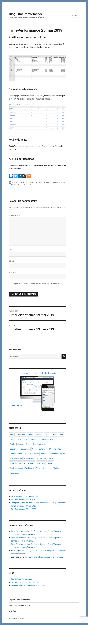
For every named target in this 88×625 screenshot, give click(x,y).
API (12, 185)
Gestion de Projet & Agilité (19, 605)
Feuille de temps (16, 444)
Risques (31, 463)
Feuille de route (27, 185)
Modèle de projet (32, 454)
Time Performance (18, 182)
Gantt (28, 444)
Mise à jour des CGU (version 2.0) (24, 496)
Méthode (44, 454)
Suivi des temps (16, 468)
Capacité (38, 434)
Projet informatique (17, 463)
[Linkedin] (20, 176)
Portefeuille (41, 458)
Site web (12, 272)
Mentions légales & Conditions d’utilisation (28, 585)
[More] (29, 176)
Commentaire (15, 215)
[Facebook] (11, 176)
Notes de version (60, 182)
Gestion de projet (39, 444)
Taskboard (29, 468)
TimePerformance (43, 468)
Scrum (49, 463)
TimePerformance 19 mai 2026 (23, 499)
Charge (53, 434)
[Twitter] (16, 176)
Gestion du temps (39, 449)
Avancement (20, 434)
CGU (46, 434)
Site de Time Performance (21, 579)
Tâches (56, 468)
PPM (51, 458)
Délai (12, 439)
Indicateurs (58, 449)
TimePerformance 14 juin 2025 (23, 506)
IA (50, 449)
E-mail (12, 261)
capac (30, 434)
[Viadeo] (24, 176)
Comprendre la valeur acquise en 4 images (46, 557)
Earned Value (21, 439)
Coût (61, 434)
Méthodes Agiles (58, 454)
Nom (11, 250)
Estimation (17, 185)
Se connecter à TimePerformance (24, 582)
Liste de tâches (16, 454)
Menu (74, 15)
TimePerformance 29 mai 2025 (23, 509)
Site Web (12, 611)
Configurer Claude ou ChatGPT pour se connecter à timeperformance (38, 503)
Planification (29, 458)
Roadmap (41, 463)
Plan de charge (16, 458)
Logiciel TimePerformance (45, 182)
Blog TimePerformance (26, 14)
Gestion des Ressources (20, 449)
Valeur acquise (16, 473)
